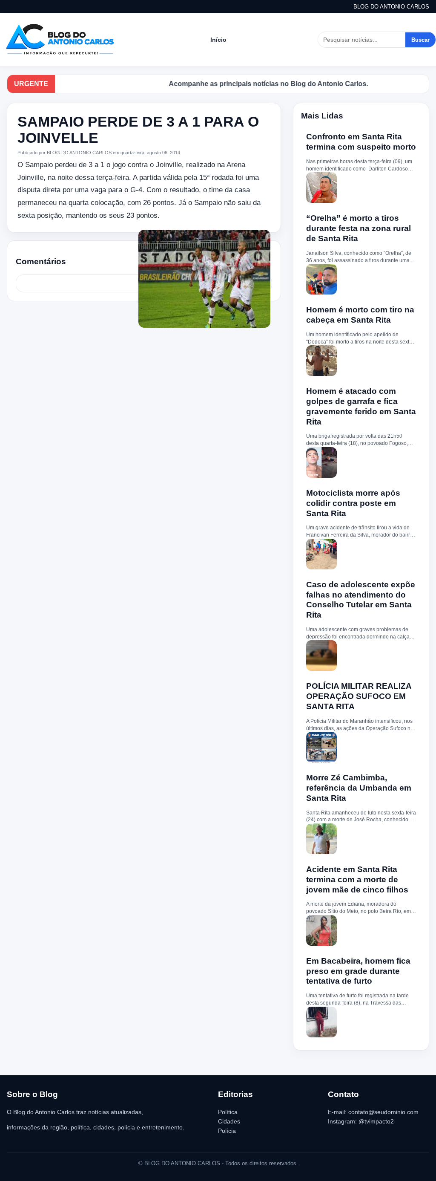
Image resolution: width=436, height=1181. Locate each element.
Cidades (229, 1121)
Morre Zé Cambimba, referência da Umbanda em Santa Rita (358, 788)
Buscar (420, 40)
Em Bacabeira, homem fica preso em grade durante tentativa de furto (358, 971)
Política (228, 1112)
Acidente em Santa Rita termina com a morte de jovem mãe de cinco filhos (357, 879)
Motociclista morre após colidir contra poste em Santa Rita (353, 503)
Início (218, 39)
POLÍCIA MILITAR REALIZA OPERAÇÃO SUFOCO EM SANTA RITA (358, 696)
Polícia (227, 1130)
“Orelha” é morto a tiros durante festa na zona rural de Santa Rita (358, 228)
